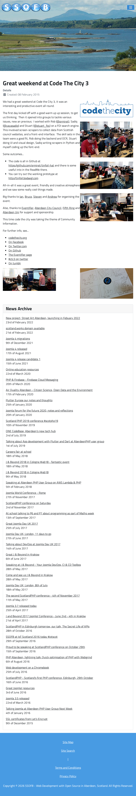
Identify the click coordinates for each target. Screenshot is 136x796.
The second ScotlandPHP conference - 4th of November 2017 (43, 595)
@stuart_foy (42, 126)
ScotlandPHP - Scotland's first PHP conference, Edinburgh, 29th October (49, 678)
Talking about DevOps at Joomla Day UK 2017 (33, 544)
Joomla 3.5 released (17, 698)
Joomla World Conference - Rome (26, 493)
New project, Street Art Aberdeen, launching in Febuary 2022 (43, 318)
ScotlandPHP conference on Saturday (28, 503)
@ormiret (63, 121)
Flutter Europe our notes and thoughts (29, 400)
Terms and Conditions (68, 768)
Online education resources (22, 369)
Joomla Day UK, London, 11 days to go (28, 534)
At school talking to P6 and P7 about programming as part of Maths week (50, 513)
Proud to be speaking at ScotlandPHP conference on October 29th (45, 647)
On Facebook (16, 242)
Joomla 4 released (16, 349)
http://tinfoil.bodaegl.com (23, 178)
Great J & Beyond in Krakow (22, 554)
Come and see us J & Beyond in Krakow (29, 575)
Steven (37, 196)
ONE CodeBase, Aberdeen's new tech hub (31, 431)
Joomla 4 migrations (18, 338)
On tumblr (14, 263)
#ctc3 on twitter (18, 259)
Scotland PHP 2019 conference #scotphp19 (32, 421)
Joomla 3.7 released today (21, 606)
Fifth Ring (69, 208)
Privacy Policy (68, 776)
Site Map (68, 742)
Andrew (52, 196)
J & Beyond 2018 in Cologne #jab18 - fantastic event (37, 462)
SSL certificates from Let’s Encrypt (26, 719)
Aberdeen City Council (48, 208)
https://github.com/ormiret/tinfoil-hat (31, 165)
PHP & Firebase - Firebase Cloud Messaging (32, 380)
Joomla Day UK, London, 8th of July (27, 585)
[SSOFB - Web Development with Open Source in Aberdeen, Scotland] (26, 7)
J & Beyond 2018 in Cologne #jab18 (27, 472)
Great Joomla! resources (20, 688)
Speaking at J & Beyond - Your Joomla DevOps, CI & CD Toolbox (43, 565)
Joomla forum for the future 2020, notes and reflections (39, 410)
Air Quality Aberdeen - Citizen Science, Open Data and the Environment (49, 390)
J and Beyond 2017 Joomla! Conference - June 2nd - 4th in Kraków (46, 616)
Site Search (68, 750)
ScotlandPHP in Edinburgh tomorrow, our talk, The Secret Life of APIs (47, 626)
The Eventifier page (20, 255)
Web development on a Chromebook (27, 667)
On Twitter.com (17, 246)
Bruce (28, 196)
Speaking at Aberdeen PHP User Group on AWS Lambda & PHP (43, 482)
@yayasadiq (11, 126)
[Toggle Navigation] (131, 7)
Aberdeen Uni (11, 212)
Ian (21, 196)
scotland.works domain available (25, 328)
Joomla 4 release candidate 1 (23, 359)
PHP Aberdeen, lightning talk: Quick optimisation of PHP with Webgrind (49, 657)
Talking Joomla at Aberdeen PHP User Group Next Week (39, 708)
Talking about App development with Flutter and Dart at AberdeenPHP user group (55, 441)
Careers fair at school (18, 451)
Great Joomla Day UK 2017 (22, 523)
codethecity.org (17, 238)
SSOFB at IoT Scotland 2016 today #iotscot (32, 637)
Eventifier (27, 208)
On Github (14, 250)
